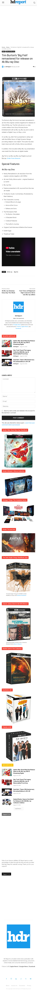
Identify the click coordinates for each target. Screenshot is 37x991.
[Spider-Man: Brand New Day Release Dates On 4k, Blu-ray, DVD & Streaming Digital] (7, 343)
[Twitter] (26, 979)
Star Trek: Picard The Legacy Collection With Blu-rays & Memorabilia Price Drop (22, 352)
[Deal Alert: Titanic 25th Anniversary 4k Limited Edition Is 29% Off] (7, 362)
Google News (17, 324)
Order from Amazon (13, 158)
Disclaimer (22, 985)
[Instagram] (11, 979)
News (7, 47)
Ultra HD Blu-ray (11, 51)
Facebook (18, 328)
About (7, 985)
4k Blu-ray (9, 272)
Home (3, 47)
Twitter (19, 326)
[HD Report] (18, 2)
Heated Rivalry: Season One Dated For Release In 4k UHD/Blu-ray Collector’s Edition (23, 800)
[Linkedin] (16, 979)
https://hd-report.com (18, 318)
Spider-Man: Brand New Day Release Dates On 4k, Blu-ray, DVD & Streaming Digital (24, 342)
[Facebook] (6, 979)
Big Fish (16, 272)
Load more (18, 808)
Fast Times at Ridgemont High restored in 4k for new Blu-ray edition (27, 292)
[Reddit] (21, 979)
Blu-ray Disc (5, 355)
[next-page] (6, 369)
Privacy (29, 985)
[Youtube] (30, 979)
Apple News (24, 326)
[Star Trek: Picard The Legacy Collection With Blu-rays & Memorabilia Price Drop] (7, 353)
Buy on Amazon (18, 644)
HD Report (8, 66)
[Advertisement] (18, 25)
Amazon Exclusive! (21, 595)
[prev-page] (3, 369)
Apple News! (14, 966)
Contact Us (14, 985)
